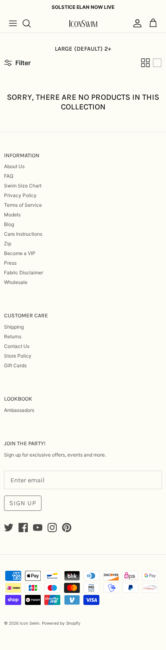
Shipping (14, 327)
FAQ (8, 176)
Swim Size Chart (23, 186)
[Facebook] (23, 527)
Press (10, 263)
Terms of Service (23, 205)
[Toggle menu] (13, 23)
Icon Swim (29, 623)
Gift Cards (15, 365)
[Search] (30, 23)
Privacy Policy (20, 195)
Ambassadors (19, 410)
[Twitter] (8, 527)
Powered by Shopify (61, 623)
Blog (9, 224)
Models (12, 215)
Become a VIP (19, 253)
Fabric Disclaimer (23, 272)
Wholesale (15, 282)
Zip (7, 244)
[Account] (135, 23)
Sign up (22, 503)
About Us (14, 166)
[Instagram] (52, 527)
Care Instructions (23, 234)
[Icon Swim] (83, 24)
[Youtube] (37, 527)
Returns (12, 336)
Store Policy (17, 356)
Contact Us (16, 346)
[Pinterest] (66, 527)
